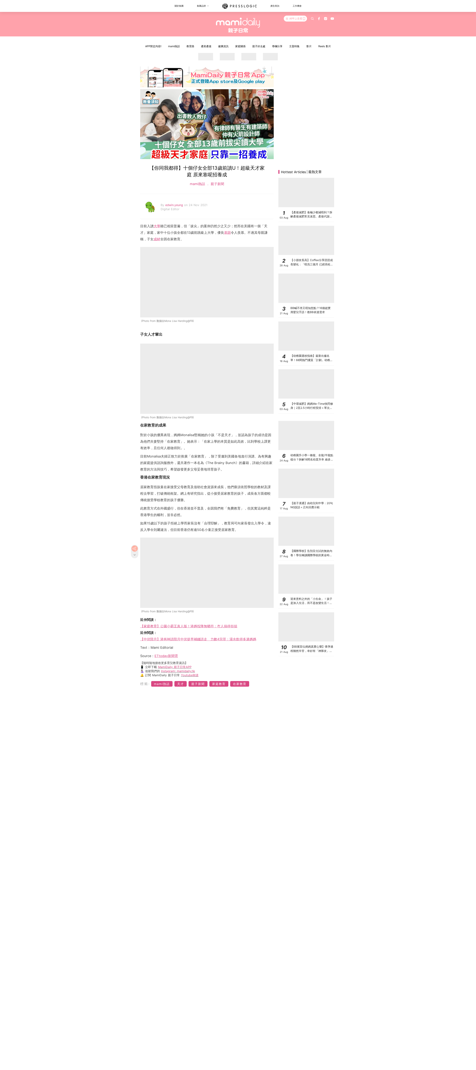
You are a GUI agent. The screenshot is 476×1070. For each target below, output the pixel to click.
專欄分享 (277, 46)
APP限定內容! (153, 46)
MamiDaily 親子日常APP (175, 667)
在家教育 (239, 684)
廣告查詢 (274, 5)
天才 (180, 684)
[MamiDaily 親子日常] (238, 25)
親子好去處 (258, 46)
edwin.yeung (174, 205)
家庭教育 (219, 684)
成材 (157, 239)
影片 (309, 46)
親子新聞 (217, 184)
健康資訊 (223, 46)
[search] (312, 18)
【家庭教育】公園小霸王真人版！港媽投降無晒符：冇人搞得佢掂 (188, 626)
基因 (227, 233)
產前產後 (206, 46)
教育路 (190, 46)
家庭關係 (240, 46)
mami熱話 (174, 46)
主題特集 (294, 46)
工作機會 (297, 5)
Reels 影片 (324, 46)
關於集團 (179, 5)
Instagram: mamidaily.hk (178, 671)
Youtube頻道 (190, 675)
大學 (157, 226)
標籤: (145, 684)
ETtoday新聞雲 (166, 656)
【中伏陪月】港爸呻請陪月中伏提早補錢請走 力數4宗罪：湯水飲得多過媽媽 (198, 639)
